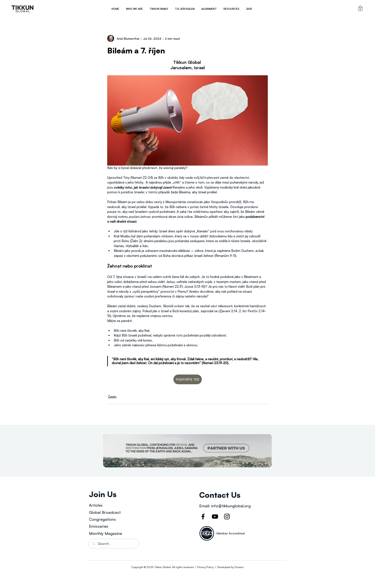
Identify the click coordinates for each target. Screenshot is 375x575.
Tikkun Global (162, 567)
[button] (134, 8)
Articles (96, 505)
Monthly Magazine (105, 533)
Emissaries (98, 526)
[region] (22, 9)
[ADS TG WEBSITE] (187, 450)
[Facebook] (203, 516)
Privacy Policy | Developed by (215, 567)
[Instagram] (227, 516)
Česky (112, 396)
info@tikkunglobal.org (231, 505)
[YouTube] (215, 516)
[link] (360, 8)
